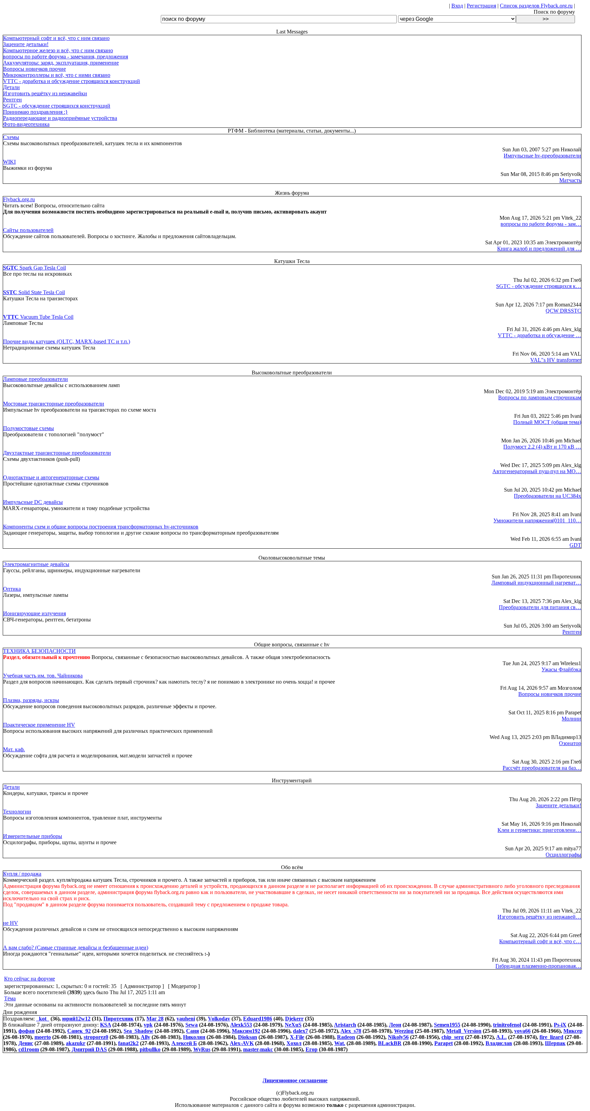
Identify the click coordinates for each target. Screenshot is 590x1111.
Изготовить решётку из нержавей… (539, 917)
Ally (145, 1037)
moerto (42, 1037)
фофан (26, 1031)
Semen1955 (447, 1025)
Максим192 (246, 1031)
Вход (457, 6)
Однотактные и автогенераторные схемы (51, 477)
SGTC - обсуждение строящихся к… (538, 286)
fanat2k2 (128, 1043)
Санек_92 (79, 1031)
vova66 (522, 1031)
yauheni (186, 1018)
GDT (575, 545)
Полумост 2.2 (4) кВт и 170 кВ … (542, 447)
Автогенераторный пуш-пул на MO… (536, 471)
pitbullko (150, 1049)
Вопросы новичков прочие (34, 69)
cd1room (28, 1049)
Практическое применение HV (39, 725)
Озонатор (570, 743)
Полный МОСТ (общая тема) (547, 422)
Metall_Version (463, 1031)
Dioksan (247, 1037)
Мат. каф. (14, 749)
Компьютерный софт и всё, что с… (540, 941)
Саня (192, 1031)
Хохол (293, 1043)
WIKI (9, 162)
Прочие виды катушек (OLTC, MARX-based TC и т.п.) (66, 341)
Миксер (572, 1031)
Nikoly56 (398, 1037)
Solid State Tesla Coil (34, 292)
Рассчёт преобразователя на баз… (542, 768)
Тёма (10, 998)
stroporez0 (96, 1037)
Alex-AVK (242, 1043)
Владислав (499, 1043)
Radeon (346, 1037)
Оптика (12, 589)
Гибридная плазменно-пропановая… (538, 966)
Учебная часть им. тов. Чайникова (43, 675)
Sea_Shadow (138, 1031)
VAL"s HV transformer (555, 360)
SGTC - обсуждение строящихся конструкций (56, 106)
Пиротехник (118, 1018)
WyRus (201, 1049)
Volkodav (219, 1018)
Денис (25, 1043)
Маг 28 (155, 1018)
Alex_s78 (350, 1031)
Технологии (17, 811)
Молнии (571, 719)
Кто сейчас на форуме (29, 979)
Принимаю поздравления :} (35, 112)
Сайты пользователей (28, 230)
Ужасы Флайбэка (561, 669)
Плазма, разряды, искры (31, 700)
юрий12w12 (76, 1018)
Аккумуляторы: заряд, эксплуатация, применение (61, 63)
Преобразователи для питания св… (540, 607)
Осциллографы (563, 855)
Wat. (339, 1043)
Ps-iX (560, 1025)
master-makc (258, 1049)
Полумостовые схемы (28, 428)
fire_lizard (551, 1037)
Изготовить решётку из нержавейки (45, 93)
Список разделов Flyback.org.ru (536, 6)
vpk (148, 1025)
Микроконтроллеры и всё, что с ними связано (56, 75)
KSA (105, 1025)
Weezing (403, 1031)
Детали (11, 87)
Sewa (191, 1025)
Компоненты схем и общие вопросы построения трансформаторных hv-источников (100, 527)
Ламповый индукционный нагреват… (536, 583)
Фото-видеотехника (26, 124)
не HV (10, 923)
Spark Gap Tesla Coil (34, 268)
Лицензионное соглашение (295, 1080)
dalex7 (300, 1031)
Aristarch (345, 1025)
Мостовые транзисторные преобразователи (53, 404)
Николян (194, 1037)
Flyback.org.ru (19, 199)
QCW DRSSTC (563, 311)
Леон (395, 1025)
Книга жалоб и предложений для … (539, 248)
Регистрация (481, 6)
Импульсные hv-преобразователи (542, 156)
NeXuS (293, 1025)
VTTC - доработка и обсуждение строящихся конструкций (71, 81)
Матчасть (570, 180)
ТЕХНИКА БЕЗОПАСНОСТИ (39, 651)
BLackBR (390, 1043)
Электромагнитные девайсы (36, 564)
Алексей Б (184, 1043)
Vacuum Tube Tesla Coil (38, 317)
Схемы (11, 137)
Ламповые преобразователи (35, 379)
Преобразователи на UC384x (547, 496)
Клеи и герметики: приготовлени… (539, 830)
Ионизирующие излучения (34, 613)
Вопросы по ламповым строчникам (539, 397)
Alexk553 (241, 1025)
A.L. (501, 1037)
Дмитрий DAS (89, 1049)
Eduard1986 (257, 1018)
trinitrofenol (507, 1025)
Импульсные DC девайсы (33, 502)
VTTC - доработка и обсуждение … (539, 335)
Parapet (443, 1043)
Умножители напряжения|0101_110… (537, 520)
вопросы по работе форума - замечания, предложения (65, 56)
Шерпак (555, 1043)
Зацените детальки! (25, 44)
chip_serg (452, 1037)
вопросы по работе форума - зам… (541, 224)
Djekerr (294, 1018)
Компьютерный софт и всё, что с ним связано (56, 38)
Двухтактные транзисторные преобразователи (57, 453)
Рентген (12, 99)
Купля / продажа (22, 874)
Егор (312, 1049)
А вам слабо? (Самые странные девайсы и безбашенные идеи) (75, 947)
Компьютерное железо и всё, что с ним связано (58, 50)
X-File (297, 1037)
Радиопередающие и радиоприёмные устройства (60, 118)
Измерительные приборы (32, 836)
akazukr (75, 1043)
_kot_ (42, 1018)
